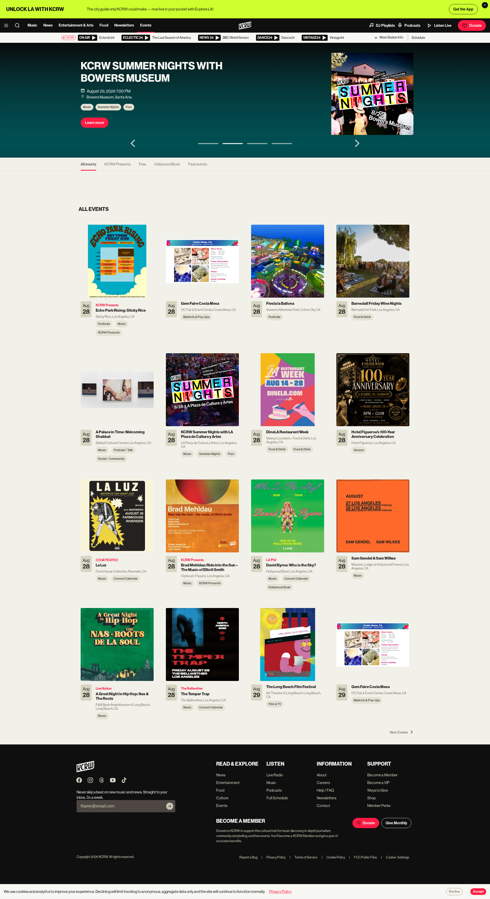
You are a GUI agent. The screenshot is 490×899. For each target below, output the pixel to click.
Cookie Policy (333, 857)
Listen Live (442, 25)
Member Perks (378, 805)
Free (129, 107)
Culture (222, 798)
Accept (478, 892)
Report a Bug (248, 857)
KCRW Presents (117, 164)
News (48, 25)
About (322, 775)
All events (88, 164)
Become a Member (382, 775)
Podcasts (412, 25)
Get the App (463, 9)
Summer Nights (108, 107)
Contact (323, 805)
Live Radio (274, 775)
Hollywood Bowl (167, 164)
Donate (475, 25)
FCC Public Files (363, 857)
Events (145, 25)
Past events (197, 164)
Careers (323, 782)
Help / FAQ (325, 790)
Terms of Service (303, 857)
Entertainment (228, 782)
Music (32, 25)
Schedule (418, 38)
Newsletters (124, 25)
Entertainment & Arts (76, 25)
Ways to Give (377, 790)
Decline (454, 892)
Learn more (94, 122)
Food (104, 25)
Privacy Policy (274, 857)
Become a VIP (378, 782)
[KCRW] (85, 771)
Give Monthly (396, 823)
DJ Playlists (385, 25)
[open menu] (7, 25)
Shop (371, 798)
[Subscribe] (169, 806)
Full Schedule (277, 798)
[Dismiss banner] (485, 5)
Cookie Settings (397, 857)
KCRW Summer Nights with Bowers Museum (152, 72)
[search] (18, 25)
